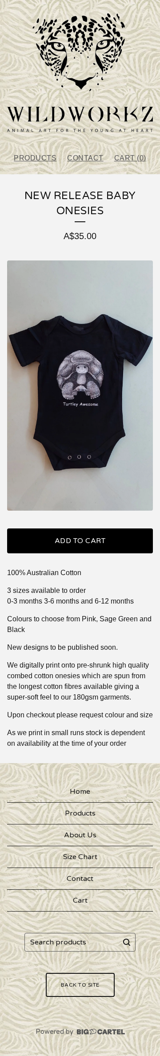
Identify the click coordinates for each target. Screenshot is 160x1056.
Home (80, 791)
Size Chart (80, 856)
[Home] (80, 72)
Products (35, 158)
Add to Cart (80, 540)
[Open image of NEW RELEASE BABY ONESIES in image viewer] (80, 385)
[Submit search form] (126, 942)
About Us (80, 835)
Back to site (80, 985)
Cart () (130, 158)
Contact (85, 158)
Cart (80, 900)
